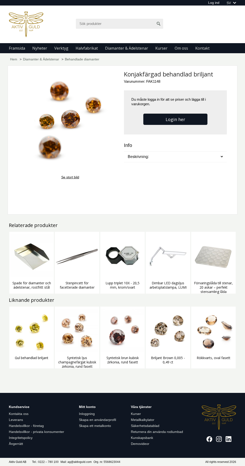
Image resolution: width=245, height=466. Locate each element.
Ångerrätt (16, 444)
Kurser (161, 48)
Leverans (16, 420)
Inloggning (87, 414)
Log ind (213, 3)
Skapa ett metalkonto (95, 426)
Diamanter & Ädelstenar (126, 48)
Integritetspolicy (21, 438)
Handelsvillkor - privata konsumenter (36, 432)
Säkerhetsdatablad (145, 426)
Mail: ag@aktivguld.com (76, 462)
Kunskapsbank (142, 438)
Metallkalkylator (142, 420)
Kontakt (202, 48)
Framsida (17, 48)
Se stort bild (70, 177)
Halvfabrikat (87, 48)
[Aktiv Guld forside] (26, 24)
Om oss (181, 48)
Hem (13, 59)
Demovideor (140, 444)
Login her (175, 119)
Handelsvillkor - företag (26, 426)
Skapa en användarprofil (97, 420)
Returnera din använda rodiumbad (157, 432)
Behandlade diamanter (82, 59)
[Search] (158, 24)
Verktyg (61, 48)
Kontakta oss (18, 414)
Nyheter (39, 48)
